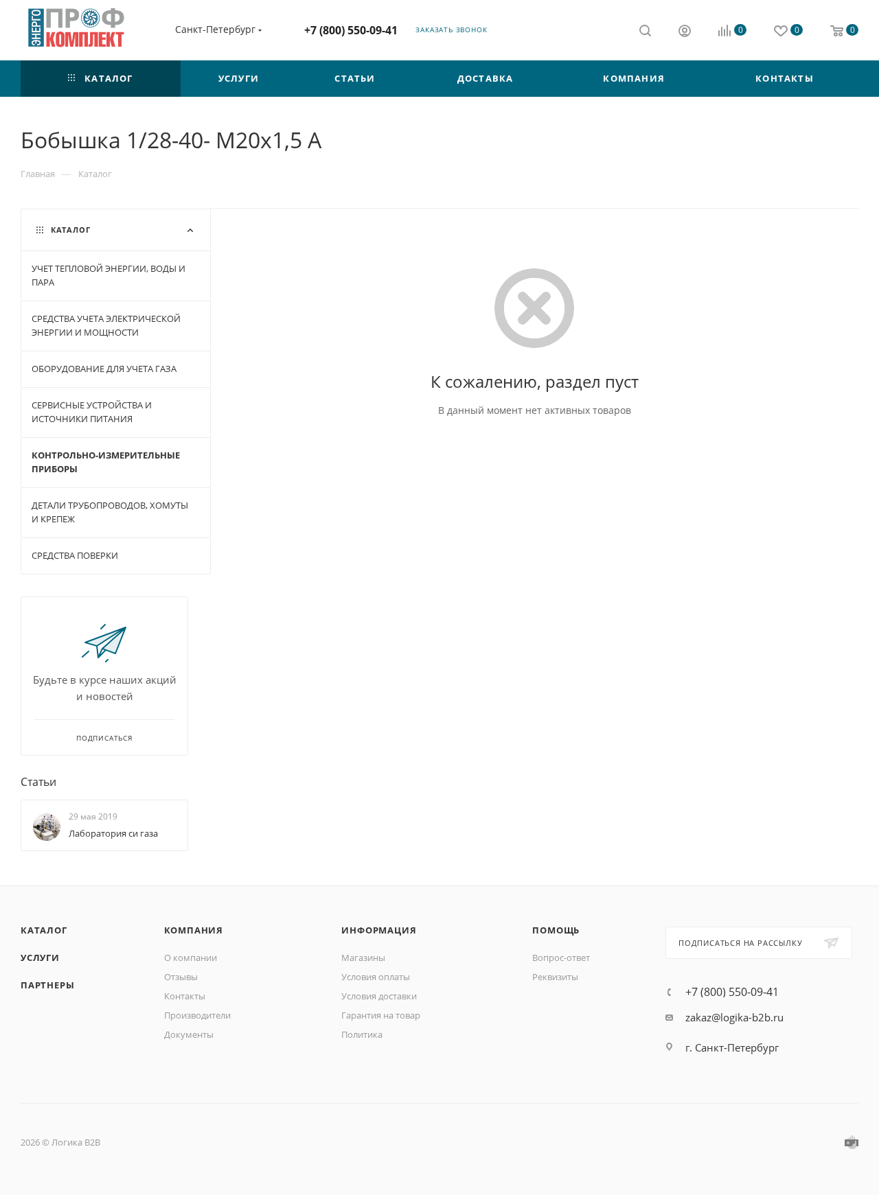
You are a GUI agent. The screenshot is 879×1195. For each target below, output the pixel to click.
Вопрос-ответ (561, 957)
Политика (362, 1034)
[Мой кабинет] (684, 32)
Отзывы (181, 977)
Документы (189, 1034)
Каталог (44, 930)
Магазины (363, 957)
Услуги (40, 957)
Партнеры (47, 985)
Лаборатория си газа (113, 833)
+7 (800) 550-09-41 (351, 30)
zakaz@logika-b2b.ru (734, 1017)
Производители (197, 1015)
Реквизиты (555, 977)
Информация (378, 930)
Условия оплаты (375, 977)
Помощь (556, 930)
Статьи (38, 781)
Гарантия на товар (380, 1015)
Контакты (184, 996)
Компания (193, 930)
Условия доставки (379, 996)
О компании (190, 957)
